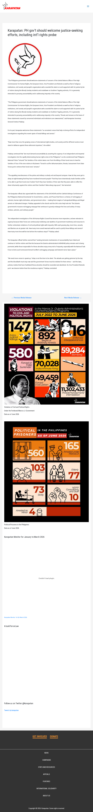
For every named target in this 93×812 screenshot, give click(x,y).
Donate (54, 736)
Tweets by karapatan (11, 710)
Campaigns (46, 760)
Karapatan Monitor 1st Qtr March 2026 (15, 617)
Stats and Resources (46, 767)
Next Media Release (73, 298)
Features (46, 781)
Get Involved (40, 736)
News (46, 753)
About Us (46, 796)
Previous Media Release (21, 298)
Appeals (46, 774)
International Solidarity (46, 788)
